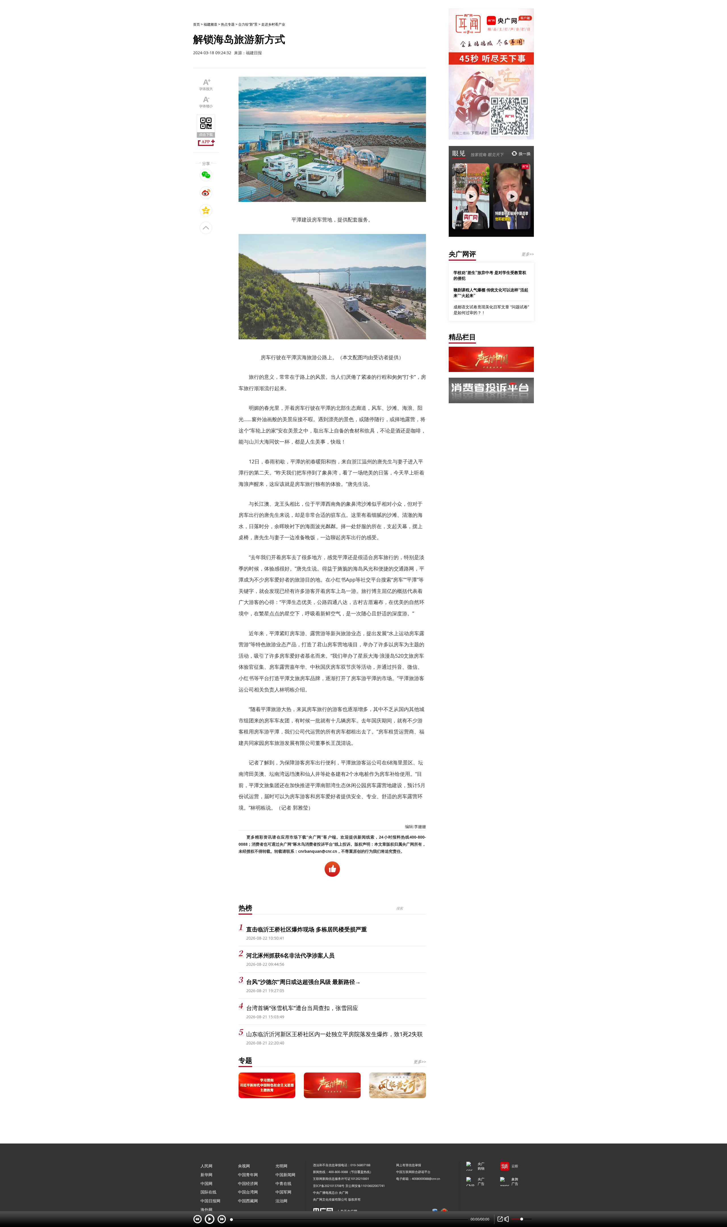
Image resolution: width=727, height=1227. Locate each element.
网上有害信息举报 (408, 1165)
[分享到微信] (206, 175)
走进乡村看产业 (273, 24)
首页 (196, 24)
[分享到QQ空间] (206, 210)
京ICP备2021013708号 (328, 1186)
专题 (245, 1060)
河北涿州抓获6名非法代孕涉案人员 (290, 955)
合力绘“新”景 (248, 24)
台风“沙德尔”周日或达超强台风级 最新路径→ (303, 982)
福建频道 (210, 24)
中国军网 (283, 1192)
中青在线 (283, 1183)
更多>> (419, 1061)
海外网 (206, 1209)
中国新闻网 (285, 1174)
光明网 (281, 1166)
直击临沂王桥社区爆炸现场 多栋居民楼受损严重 (306, 929)
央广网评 (462, 253)
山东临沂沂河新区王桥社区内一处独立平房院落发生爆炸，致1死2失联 (334, 1034)
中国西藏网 (248, 1200)
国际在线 (208, 1192)
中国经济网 (248, 1183)
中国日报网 (210, 1200)
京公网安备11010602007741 (365, 1186)
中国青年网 (248, 1174)
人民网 (206, 1166)
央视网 (244, 1166)
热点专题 (228, 24)
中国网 (206, 1183)
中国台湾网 (248, 1192)
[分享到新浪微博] (206, 192)
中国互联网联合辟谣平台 (413, 1172)
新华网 (206, 1174)
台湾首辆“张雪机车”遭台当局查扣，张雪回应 (302, 1008)
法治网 (281, 1200)
